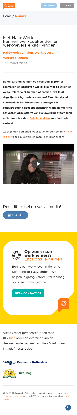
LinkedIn (17, 215)
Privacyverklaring (12, 396)
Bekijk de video (40, 118)
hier (12, 338)
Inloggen (49, 5)
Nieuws (20, 16)
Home (7, 16)
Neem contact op (28, 293)
